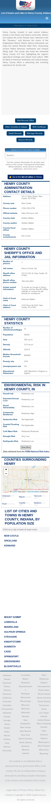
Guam (7, 724)
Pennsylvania (44, 686)
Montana (25, 709)
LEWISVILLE (10, 622)
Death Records (15, 133)
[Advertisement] (25, 580)
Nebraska (25, 712)
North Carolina (25, 739)
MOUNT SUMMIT (12, 617)
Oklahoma (44, 679)
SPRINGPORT (11, 656)
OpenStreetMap (33, 491)
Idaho (7, 732)
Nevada (25, 716)
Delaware (7, 713)
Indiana (7, 739)
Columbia (7, 705)
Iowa (7, 743)
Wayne (25, 497)
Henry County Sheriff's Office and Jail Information (23, 253)
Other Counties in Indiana (16, 127)
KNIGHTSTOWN (12, 642)
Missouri (25, 705)
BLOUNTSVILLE (12, 666)
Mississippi (25, 701)
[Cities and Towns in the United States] (25, 5)
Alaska (7, 679)
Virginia (43, 738)
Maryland (25, 682)
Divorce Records (25, 140)
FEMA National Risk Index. (37, 451)
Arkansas (7, 694)
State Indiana (19, 26)
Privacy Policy (26, 790)
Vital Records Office (25, 120)
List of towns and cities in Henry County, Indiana (26, 13)
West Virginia (44, 746)
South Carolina (44, 698)
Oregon (44, 682)
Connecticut (7, 709)
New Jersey (25, 727)
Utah (44, 731)
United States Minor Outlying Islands (44, 723)
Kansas (7, 747)
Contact (9, 795)
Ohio (44, 675)
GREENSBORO (12, 661)
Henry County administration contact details (19, 188)
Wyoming (44, 753)
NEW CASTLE (11, 536)
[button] (6, 469)
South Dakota (44, 701)
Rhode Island (44, 694)
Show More (25, 447)
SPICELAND (10, 541)
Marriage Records (34, 133)
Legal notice (12, 790)
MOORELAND (11, 627)
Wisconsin (44, 750)
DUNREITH (10, 647)
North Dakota (25, 742)
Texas (44, 709)
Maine (25, 679)
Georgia (7, 720)
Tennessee (44, 705)
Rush (8, 504)
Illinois (7, 735)
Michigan (25, 694)
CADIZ (7, 651)
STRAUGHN (10, 637)
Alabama (7, 675)
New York (25, 735)
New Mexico (25, 731)
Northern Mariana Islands (25, 749)
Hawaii (7, 728)
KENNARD (9, 545)
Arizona (7, 690)
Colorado (7, 701)
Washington (44, 742)
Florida (7, 717)
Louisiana (25, 675)
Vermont (44, 735)
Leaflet (14, 491)
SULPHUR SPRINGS (14, 632)
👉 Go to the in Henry (25, 177)
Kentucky (7, 750)
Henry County (32, 26)
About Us (39, 790)
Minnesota (25, 697)
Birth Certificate (39, 127)
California (7, 698)
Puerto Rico (43, 690)
